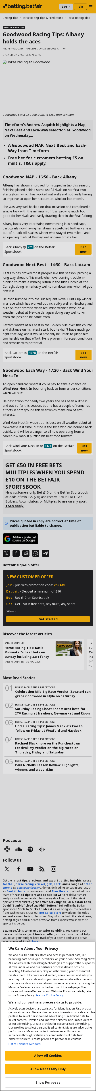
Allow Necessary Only (48, 1069)
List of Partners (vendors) (25, 1044)
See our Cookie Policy (49, 995)
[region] (48, 1016)
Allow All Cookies (48, 1055)
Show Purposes (48, 1082)
